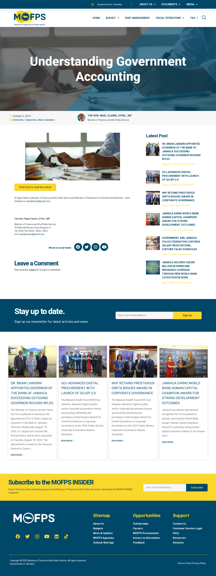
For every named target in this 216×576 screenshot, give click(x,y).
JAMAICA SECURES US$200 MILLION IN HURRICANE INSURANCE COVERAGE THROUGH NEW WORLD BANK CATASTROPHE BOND (179, 270)
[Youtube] (104, 247)
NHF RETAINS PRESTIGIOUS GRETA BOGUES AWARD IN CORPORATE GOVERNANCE (178, 196)
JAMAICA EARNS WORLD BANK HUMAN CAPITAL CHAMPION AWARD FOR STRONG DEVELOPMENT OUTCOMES (181, 393)
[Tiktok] (66, 536)
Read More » (17, 455)
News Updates (46, 119)
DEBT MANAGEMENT (137, 17)
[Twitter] (87, 247)
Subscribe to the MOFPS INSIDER (51, 482)
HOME (96, 17)
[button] (35, 187)
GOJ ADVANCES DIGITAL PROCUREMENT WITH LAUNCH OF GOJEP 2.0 (180, 176)
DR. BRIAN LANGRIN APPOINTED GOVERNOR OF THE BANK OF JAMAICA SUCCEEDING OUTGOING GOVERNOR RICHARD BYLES (181, 151)
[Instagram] (95, 247)
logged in (34, 269)
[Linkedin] (56, 536)
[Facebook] (78, 247)
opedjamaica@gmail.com (38, 201)
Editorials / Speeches (25, 119)
